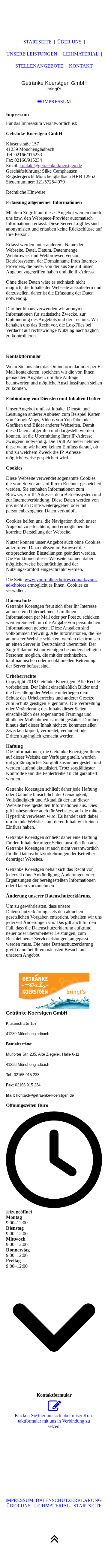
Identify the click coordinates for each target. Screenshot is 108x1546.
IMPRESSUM (56, 101)
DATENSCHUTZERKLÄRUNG (69, 1500)
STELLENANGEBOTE (39, 66)
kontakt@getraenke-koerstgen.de (51, 165)
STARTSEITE (37, 41)
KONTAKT (81, 66)
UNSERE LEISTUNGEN (31, 53)
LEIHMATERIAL (81, 53)
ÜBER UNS (69, 41)
